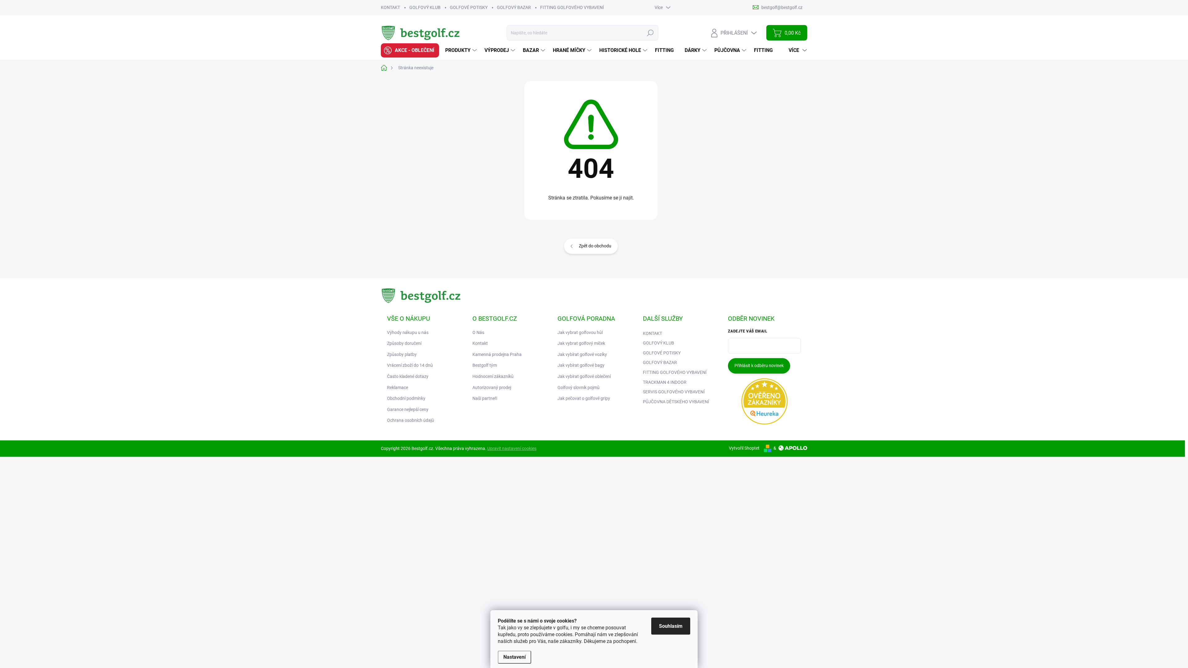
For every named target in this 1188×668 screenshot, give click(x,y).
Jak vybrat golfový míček (581, 343)
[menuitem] (410, 50)
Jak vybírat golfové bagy (581, 365)
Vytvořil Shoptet (744, 448)
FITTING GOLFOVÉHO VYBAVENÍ (572, 7)
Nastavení (514, 657)
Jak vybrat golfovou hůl (580, 332)
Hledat (650, 32)
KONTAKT (390, 7)
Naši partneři (484, 398)
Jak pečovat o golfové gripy (583, 398)
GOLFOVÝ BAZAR (514, 7)
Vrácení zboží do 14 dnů (410, 365)
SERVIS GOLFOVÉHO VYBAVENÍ (674, 391)
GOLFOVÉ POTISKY (469, 7)
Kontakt (480, 343)
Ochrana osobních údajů (410, 420)
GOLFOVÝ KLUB (425, 7)
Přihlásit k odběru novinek (759, 365)
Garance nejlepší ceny (407, 409)
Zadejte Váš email (747, 331)
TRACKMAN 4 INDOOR (665, 382)
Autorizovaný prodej (491, 387)
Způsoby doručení (404, 343)
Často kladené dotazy (407, 376)
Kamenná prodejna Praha (497, 354)
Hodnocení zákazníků (493, 376)
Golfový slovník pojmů (578, 387)
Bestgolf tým (484, 365)
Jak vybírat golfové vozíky (582, 354)
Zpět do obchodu (595, 245)
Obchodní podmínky (406, 398)
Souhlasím (670, 626)
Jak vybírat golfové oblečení (584, 376)
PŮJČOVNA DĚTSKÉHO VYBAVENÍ (676, 401)
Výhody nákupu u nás (407, 332)
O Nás (478, 332)
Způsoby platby (402, 354)
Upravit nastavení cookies (511, 448)
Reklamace (397, 387)
